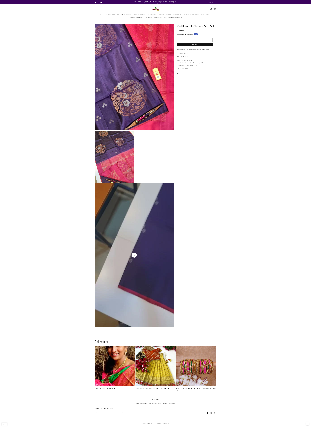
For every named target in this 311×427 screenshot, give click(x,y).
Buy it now (195, 44)
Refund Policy (143, 403)
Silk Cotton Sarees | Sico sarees (104, 388)
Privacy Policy (172, 403)
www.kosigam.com (149, 423)
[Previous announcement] (132, 2)
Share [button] (180, 73)
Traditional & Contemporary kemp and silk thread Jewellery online (196, 388)
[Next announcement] (179, 2)
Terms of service (166, 423)
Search (137, 403)
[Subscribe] (122, 413)
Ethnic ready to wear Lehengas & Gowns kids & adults (151, 388)
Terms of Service (153, 403)
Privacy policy (158, 423)
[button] (96, 9)
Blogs (159, 403)
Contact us (164, 403)
